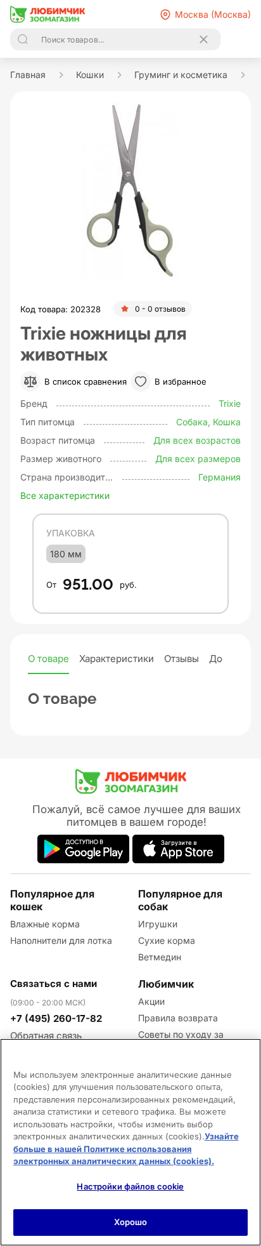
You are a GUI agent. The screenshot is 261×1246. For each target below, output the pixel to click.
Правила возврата (178, 1017)
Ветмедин (159, 956)
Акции (151, 1001)
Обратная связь (46, 1036)
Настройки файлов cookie (130, 1186)
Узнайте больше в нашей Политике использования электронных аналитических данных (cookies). (126, 1148)
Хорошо (131, 1222)
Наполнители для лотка (61, 940)
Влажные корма (45, 923)
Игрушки (157, 923)
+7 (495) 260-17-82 (56, 1018)
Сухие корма (166, 940)
